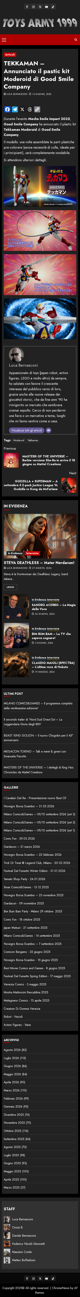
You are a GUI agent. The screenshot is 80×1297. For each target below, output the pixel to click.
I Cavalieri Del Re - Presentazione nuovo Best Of (35, 798)
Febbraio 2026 (13, 1098)
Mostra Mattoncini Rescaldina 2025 (26, 992)
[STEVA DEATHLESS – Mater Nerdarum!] (40, 536)
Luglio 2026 (11, 1058)
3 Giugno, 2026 (44, 643)
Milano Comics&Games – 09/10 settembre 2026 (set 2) (39, 822)
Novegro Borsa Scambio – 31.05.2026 (29, 806)
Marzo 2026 (12, 1090)
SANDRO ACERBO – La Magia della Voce (54, 607)
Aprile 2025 (11, 1179)
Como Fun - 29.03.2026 (19, 838)
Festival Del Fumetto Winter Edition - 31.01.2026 (34, 871)
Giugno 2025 (12, 1163)
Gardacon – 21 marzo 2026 (22, 847)
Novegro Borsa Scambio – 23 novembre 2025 (33, 895)
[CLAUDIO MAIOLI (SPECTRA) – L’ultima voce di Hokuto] (16, 664)
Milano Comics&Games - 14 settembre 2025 (32, 936)
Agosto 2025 (12, 1147)
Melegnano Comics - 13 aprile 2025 (26, 1000)
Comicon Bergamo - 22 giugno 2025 (27, 952)
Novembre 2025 (14, 1123)
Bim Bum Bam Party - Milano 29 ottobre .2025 (33, 911)
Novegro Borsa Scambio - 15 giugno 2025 (31, 960)
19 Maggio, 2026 (45, 672)
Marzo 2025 (12, 1187)
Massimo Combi (22, 1252)
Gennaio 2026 (13, 1106)
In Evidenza (15, 553)
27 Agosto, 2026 (42, 568)
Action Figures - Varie (17, 1025)
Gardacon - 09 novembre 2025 (24, 903)
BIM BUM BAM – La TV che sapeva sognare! (51, 636)
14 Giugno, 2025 (41, 94)
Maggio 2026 (12, 1074)
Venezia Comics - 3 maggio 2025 (25, 984)
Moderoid (18, 440)
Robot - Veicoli (13, 1017)
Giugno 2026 (12, 1066)
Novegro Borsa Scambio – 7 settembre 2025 (33, 944)
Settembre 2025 (14, 1139)
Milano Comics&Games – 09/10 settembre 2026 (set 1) (39, 830)
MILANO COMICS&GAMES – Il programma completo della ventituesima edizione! (38, 705)
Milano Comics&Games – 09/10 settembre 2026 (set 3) (39, 814)
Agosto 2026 (12, 1050)
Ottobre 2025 (12, 1131)
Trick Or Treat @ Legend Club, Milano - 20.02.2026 (37, 863)
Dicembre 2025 (14, 1115)
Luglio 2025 (11, 1155)
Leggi (10, 587)
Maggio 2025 (12, 1171)
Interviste (32, 553)
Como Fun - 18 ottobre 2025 (22, 919)
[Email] (48, 430)
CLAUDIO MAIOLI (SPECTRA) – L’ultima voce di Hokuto (53, 665)
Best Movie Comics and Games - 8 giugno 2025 (34, 968)
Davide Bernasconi (24, 1235)
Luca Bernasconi (17, 94)
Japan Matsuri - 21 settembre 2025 (25, 928)
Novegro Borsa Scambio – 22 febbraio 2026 (33, 855)
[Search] (75, 39)
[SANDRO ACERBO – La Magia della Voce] (16, 606)
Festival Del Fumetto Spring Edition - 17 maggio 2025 (37, 976)
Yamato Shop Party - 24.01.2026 (24, 879)
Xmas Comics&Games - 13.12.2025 (26, 887)
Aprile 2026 (11, 1082)
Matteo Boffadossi (23, 1260)
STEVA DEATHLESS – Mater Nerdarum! (39, 562)
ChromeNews (60, 1288)
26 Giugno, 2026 (45, 614)
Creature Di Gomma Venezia (22, 1009)
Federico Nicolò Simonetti (28, 1244)
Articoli (10, 54)
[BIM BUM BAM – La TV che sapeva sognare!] (16, 635)
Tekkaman (32, 440)
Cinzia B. (17, 1227)
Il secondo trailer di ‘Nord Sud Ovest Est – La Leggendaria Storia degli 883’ (33, 721)
